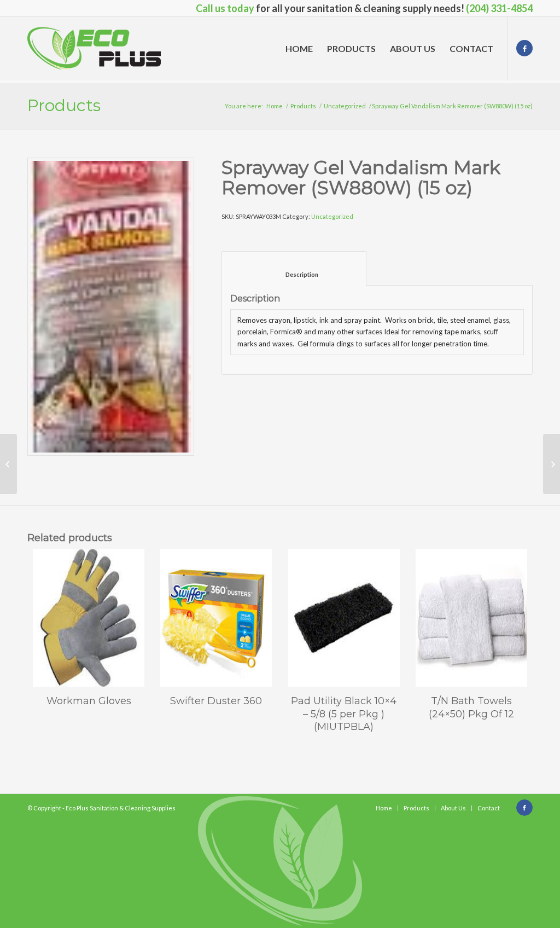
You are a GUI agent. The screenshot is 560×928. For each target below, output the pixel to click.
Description (294, 274)
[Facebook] (524, 48)
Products (64, 105)
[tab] (293, 268)
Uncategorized (345, 105)
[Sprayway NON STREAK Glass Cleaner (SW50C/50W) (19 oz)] (8, 464)
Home (274, 105)
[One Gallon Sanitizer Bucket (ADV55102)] (551, 464)
